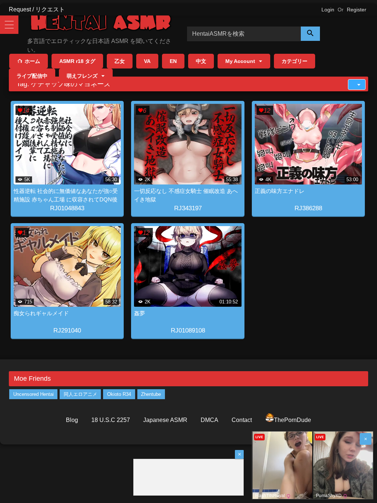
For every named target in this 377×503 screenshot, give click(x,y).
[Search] (310, 34)
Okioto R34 (119, 394)
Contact (242, 420)
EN (173, 61)
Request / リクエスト (37, 9)
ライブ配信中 (32, 76)
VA (147, 61)
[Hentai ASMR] (96, 23)
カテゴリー (294, 61)
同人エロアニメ (80, 394)
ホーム (32, 61)
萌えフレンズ (82, 76)
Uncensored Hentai (33, 394)
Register (356, 10)
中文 (201, 61)
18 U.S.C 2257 (110, 420)
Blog (72, 420)
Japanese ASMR (165, 420)
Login (327, 10)
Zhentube (151, 394)
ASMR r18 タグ (77, 61)
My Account (240, 61)
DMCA (209, 420)
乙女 (119, 61)
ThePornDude (292, 420)
